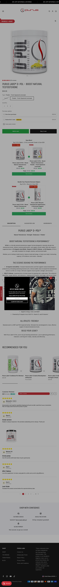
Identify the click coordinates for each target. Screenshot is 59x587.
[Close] (53, 278)
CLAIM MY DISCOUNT (17, 301)
